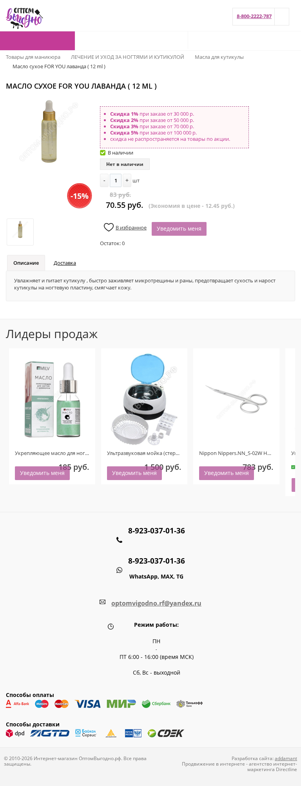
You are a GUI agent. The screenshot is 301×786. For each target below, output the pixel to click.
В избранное (131, 227)
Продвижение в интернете (213, 764)
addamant (286, 758)
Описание (26, 262)
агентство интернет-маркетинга (272, 767)
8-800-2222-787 (254, 16)
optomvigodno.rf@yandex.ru (156, 603)
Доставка (65, 262)
